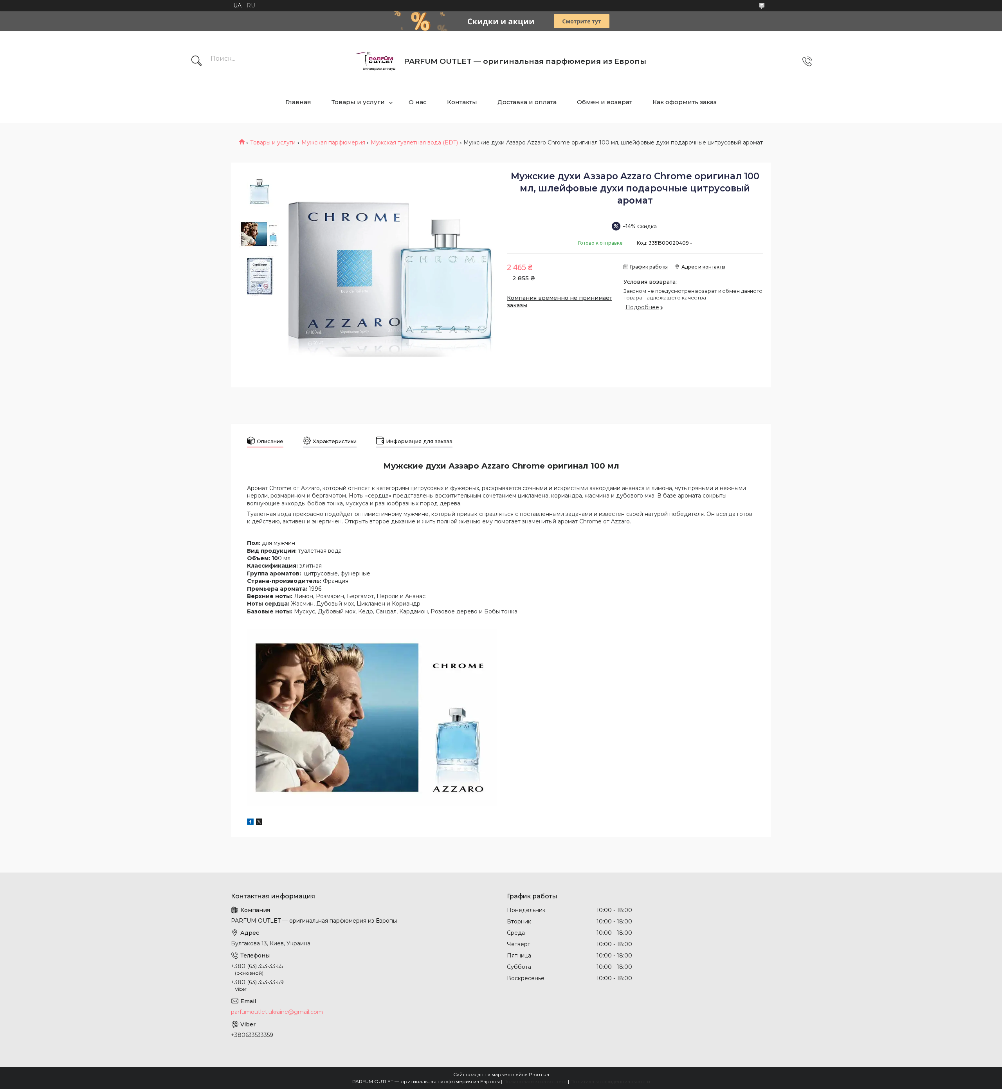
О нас (418, 102)
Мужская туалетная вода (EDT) (414, 142)
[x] (259, 822)
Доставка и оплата (527, 102)
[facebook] (250, 822)
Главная (298, 102)
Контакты (462, 102)
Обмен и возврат (604, 102)
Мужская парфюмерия (333, 142)
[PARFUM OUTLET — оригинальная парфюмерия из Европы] (376, 61)
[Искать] (196, 61)
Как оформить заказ (684, 102)
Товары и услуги (358, 102)
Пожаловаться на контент (535, 1081)
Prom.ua (539, 1074)
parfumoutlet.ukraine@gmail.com (277, 1011)
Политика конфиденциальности (610, 1081)
